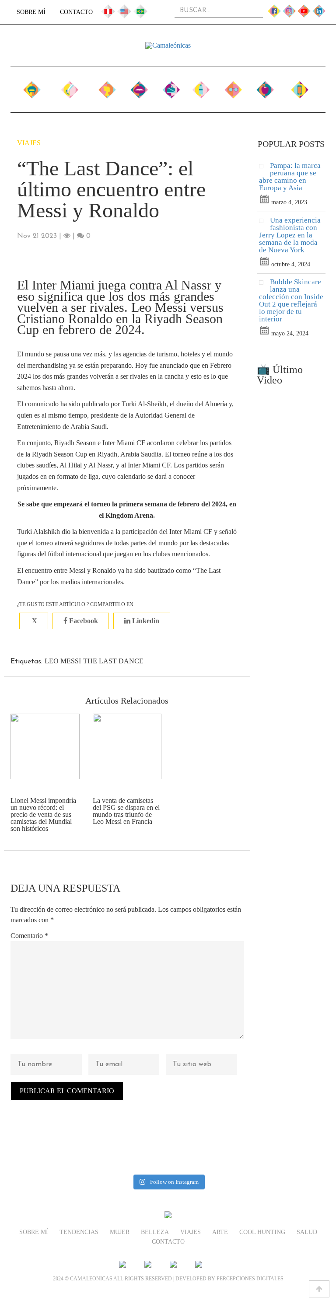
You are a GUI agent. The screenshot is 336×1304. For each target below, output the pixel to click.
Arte (201, 86)
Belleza (139, 86)
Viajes (171, 86)
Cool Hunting (233, 90)
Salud (265, 86)
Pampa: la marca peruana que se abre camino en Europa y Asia (290, 176)
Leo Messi (63, 661)
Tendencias (69, 86)
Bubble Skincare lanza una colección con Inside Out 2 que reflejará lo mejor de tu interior (291, 300)
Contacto (76, 12)
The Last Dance (113, 661)
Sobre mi (32, 90)
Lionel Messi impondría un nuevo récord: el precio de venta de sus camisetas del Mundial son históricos (43, 814)
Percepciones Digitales (250, 1279)
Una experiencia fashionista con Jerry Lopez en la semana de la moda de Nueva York (290, 235)
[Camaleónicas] (168, 45)
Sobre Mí (31, 12)
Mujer (107, 86)
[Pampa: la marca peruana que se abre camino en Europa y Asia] (264, 168)
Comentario (29, 935)
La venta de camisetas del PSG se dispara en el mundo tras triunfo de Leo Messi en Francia (126, 811)
